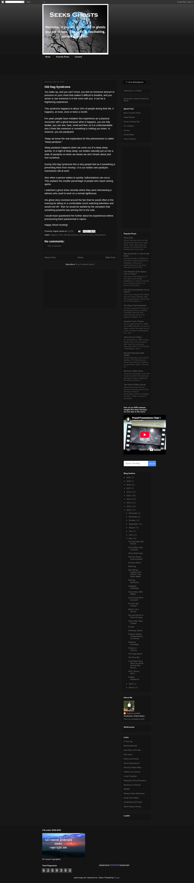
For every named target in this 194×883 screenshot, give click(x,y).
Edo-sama (128, 754)
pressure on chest (86, 235)
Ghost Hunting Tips (132, 122)
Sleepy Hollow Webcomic (134, 793)
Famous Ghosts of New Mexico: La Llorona (135, 636)
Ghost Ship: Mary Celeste (135, 622)
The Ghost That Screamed (135, 305)
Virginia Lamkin (133, 713)
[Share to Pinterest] (94, 231)
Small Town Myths (131, 798)
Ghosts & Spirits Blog (132, 767)
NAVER (127, 789)
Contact (78, 57)
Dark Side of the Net (132, 750)
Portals (131, 627)
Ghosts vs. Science (132, 649)
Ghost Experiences (131, 763)
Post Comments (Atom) (85, 264)
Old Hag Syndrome (71, 235)
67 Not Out (128, 741)
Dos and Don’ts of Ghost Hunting (135, 616)
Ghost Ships (129, 134)
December (133, 513)
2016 (129, 492)
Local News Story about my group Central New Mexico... (135, 664)
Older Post (110, 257)
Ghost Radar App (135, 553)
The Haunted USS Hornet (135, 543)
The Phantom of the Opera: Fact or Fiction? (135, 273)
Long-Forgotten (130, 776)
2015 (129, 495)
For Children (129, 126)
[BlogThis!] (86, 231)
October (132, 520)
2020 (129, 481)
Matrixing (132, 566)
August (132, 527)
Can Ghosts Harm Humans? (135, 599)
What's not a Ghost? (133, 610)
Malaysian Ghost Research (135, 780)
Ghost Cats (128, 238)
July (131, 531)
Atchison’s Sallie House (133, 371)
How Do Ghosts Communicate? (135, 558)
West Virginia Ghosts (132, 806)
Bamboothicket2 (130, 746)
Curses (127, 130)
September (134, 524)
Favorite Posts (62, 57)
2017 (129, 488)
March (132, 687)
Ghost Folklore (130, 139)
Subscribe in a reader (133, 91)
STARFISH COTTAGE (133, 802)
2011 (129, 510)
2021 (129, 477)
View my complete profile (134, 719)
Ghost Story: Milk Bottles (135, 593)
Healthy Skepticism (133, 678)
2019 (129, 485)
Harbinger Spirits (135, 630)
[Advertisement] (90, 69)
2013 (129, 503)
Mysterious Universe (132, 785)
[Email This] (84, 231)
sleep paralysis (100, 235)
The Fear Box (134, 657)
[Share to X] (89, 231)
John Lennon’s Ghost (132, 337)
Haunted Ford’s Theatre (134, 321)
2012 (129, 506)
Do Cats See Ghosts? (133, 604)
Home (47, 57)
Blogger (117, 878)
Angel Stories (129, 117)
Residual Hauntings (133, 643)
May (131, 538)
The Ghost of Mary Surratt (135, 384)
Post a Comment (54, 246)
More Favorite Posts (132, 113)
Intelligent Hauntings (133, 587)
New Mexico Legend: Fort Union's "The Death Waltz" (134, 573)
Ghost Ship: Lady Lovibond (135, 548)
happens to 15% (57, 235)
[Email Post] (79, 231)
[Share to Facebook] (91, 231)
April (131, 684)
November (133, 517)
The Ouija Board (135, 654)
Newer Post (49, 257)
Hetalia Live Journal (132, 772)
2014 (129, 499)
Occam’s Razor (134, 563)
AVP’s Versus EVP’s (133, 672)
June (131, 535)
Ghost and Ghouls (131, 759)
